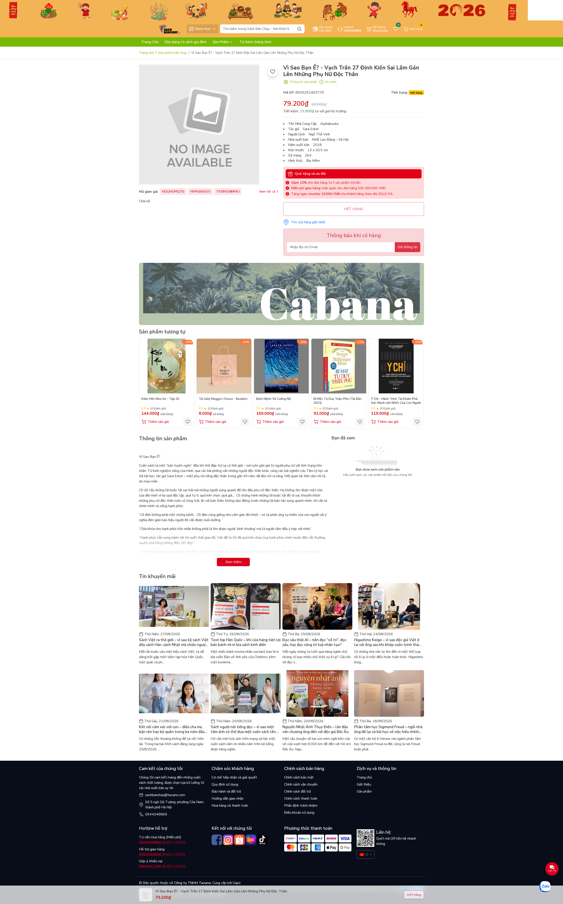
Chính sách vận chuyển (301, 784)
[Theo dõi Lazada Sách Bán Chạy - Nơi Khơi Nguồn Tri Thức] (251, 840)
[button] (417, 383)
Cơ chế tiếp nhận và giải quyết (234, 777)
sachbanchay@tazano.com (165, 795)
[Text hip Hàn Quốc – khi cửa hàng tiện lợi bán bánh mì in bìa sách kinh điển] (246, 606)
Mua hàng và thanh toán (230, 805)
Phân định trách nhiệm (301, 805)
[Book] (281, 293)
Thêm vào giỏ (158, 421)
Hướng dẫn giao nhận (227, 798)
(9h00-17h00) (162, 842)
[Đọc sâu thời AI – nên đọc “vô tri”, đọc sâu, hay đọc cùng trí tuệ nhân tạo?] (317, 606)
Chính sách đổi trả (297, 791)
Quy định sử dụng (225, 784)
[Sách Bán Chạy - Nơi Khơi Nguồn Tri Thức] (162, 28)
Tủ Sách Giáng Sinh (255, 42)
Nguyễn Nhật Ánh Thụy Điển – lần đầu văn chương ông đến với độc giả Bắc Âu (315, 729)
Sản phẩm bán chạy (172, 53)
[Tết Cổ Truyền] (264, 9)
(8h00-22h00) (162, 866)
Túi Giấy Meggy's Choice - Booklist (223, 399)
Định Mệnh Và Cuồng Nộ (273, 399)
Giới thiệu (364, 784)
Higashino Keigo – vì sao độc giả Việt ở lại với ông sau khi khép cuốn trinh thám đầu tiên (388, 642)
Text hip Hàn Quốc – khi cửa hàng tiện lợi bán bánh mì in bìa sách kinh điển (246, 642)
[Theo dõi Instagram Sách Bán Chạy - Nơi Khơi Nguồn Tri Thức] (228, 840)
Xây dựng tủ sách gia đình (186, 42)
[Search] (299, 28)
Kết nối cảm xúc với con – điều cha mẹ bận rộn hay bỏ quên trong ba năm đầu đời (172, 729)
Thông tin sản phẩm (303, 82)
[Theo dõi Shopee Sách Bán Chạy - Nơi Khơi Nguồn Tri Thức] (239, 840)
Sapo (236, 882)
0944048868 (156, 814)
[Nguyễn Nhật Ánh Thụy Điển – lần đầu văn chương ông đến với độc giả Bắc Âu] (317, 693)
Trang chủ (146, 53)
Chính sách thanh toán (300, 798)
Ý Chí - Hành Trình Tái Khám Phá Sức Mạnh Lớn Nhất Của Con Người (396, 401)
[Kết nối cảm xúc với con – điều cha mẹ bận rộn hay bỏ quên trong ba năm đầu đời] (174, 693)
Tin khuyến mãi (157, 576)
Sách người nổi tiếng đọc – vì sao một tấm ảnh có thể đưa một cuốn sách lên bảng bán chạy (243, 729)
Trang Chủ (149, 42)
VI (366, 854)
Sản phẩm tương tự (162, 331)
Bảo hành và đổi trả (226, 791)
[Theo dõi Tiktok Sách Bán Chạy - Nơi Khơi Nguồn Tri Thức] (262, 840)
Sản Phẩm (221, 42)
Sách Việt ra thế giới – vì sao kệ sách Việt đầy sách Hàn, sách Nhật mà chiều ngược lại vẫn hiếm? (173, 642)
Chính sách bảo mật (299, 777)
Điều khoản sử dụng (299, 812)
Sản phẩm (364, 791)
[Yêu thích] (273, 71)
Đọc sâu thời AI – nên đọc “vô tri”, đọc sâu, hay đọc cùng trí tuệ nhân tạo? (314, 642)
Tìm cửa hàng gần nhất (308, 222)
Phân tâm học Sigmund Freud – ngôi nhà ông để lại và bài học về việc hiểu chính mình (388, 729)
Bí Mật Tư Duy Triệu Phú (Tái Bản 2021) (338, 401)
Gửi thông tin (407, 247)
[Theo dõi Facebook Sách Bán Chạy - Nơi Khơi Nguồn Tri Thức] (217, 840)
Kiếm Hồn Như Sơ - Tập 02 (160, 399)
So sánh (330, 82)
